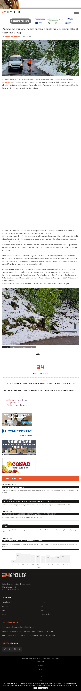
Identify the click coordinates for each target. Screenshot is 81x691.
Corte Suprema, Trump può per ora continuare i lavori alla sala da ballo (28, 635)
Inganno (5, 527)
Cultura (43, 606)
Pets (4, 614)
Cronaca (13, 347)
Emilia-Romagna (23, 347)
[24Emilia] (31, 12)
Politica (43, 602)
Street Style (45, 614)
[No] (79, 686)
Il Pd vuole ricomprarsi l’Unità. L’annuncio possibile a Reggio (22, 541)
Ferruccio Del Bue (9, 37)
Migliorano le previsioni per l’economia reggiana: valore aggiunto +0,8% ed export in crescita (33, 501)
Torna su (39, 568)
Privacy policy (43, 688)
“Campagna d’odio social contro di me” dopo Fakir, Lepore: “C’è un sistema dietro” (29, 514)
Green (42, 610)
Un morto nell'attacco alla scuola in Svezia (18, 627)
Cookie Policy (55, 659)
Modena (32, 347)
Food (4, 610)
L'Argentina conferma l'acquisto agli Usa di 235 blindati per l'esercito (27, 631)
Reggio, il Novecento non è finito (13, 487)
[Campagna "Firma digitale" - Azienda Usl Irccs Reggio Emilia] (40, 25)
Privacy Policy (46, 659)
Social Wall (6, 602)
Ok (35, 688)
